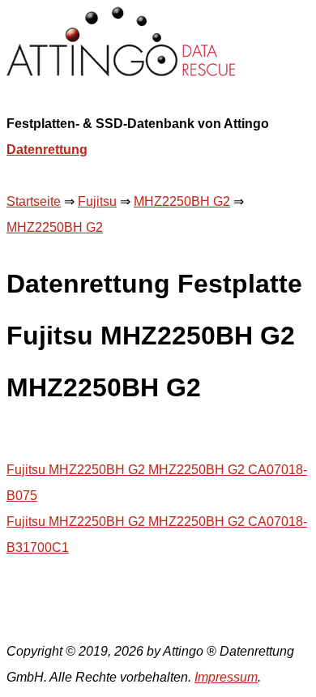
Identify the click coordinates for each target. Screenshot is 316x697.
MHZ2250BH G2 (182, 201)
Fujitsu (97, 201)
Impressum (226, 677)
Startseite (33, 201)
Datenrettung (47, 149)
